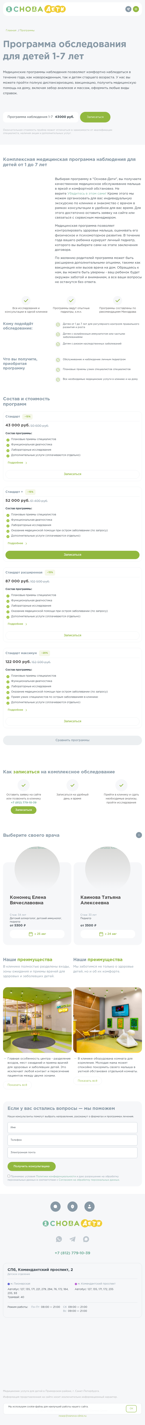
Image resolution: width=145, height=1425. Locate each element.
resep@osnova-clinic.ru (72, 1416)
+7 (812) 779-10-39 (23, 803)
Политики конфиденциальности (56, 1177)
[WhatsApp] (59, 1239)
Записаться (95, 117)
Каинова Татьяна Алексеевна (100, 900)
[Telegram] (72, 1239)
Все (139, 835)
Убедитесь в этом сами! (87, 193)
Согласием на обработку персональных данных (89, 1180)
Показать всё (17, 1085)
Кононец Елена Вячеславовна (28, 900)
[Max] (86, 1239)
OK (131, 1409)
